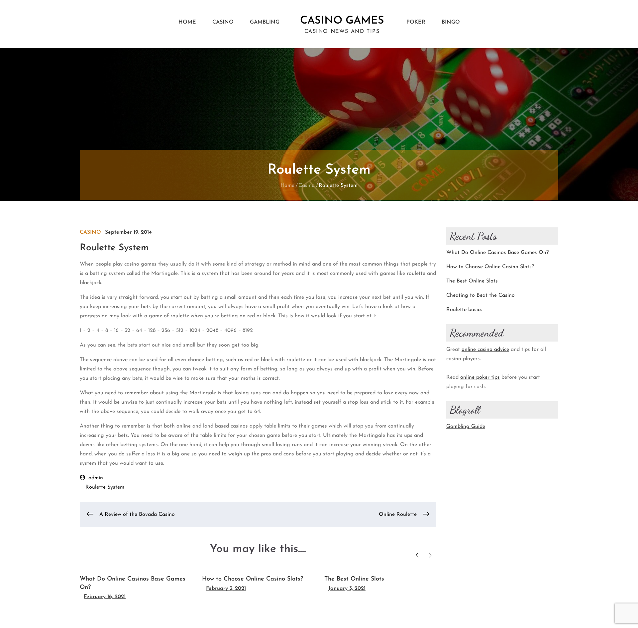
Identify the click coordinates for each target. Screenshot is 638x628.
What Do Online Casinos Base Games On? (497, 252)
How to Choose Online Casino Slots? (252, 579)
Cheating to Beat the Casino (480, 295)
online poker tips (480, 377)
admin (95, 478)
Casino (223, 22)
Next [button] (430, 555)
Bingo (451, 22)
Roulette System (104, 487)
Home (187, 22)
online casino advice (485, 349)
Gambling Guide (465, 426)
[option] (136, 585)
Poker (415, 22)
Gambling (264, 22)
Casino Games (342, 21)
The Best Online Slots (354, 579)
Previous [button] (417, 555)
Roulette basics (464, 309)
